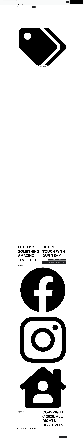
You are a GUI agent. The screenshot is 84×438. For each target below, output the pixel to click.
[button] (54, 262)
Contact (21, 4)
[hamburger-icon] (67, 2)
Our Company (22, 3)
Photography (45, 66)
